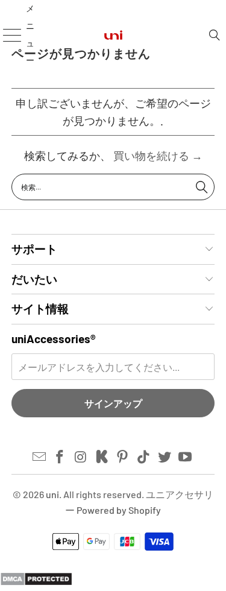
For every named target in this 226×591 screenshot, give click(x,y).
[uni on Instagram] (81, 457)
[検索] (214, 35)
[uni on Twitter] (164, 457)
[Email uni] (39, 457)
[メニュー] (7, 34)
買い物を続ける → (157, 155)
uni (52, 494)
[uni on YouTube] (186, 457)
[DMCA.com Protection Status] (36, 582)
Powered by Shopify (119, 510)
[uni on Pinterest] (123, 457)
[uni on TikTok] (144, 457)
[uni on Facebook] (60, 457)
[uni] (113, 34)
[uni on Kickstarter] (102, 457)
